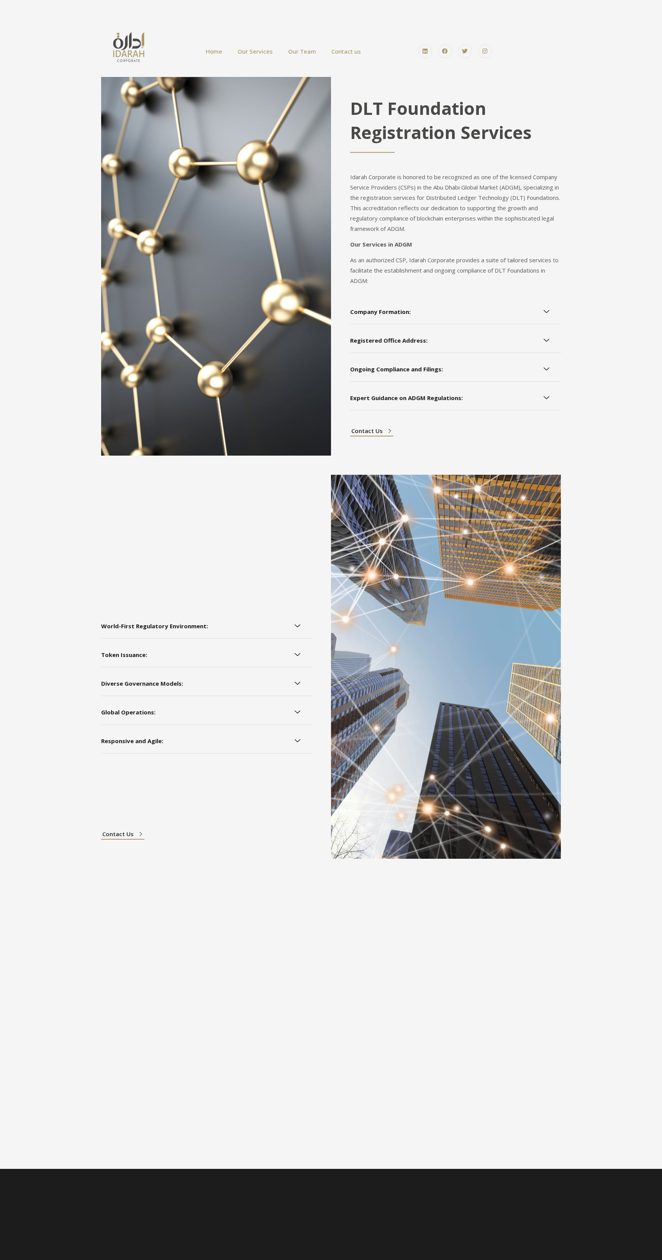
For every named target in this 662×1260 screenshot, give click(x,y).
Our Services (255, 51)
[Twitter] (465, 51)
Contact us (346, 51)
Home (214, 51)
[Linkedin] (425, 51)
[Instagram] (485, 51)
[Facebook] (445, 51)
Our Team (302, 51)
